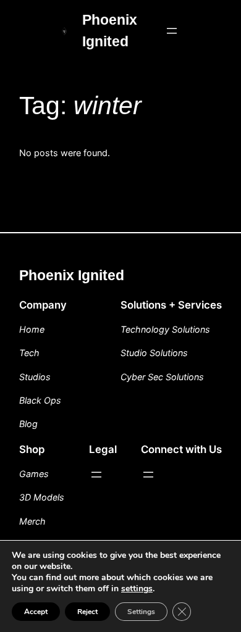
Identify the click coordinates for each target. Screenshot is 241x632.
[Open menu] (171, 30)
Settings (141, 612)
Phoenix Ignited (71, 275)
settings (137, 588)
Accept (36, 612)
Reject (87, 612)
